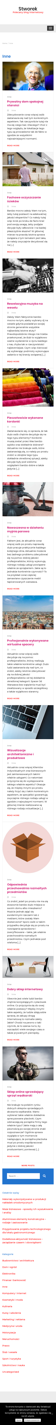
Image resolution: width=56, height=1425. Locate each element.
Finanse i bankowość (14, 1280)
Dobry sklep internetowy (25, 989)
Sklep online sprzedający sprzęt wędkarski (25, 1093)
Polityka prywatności (32, 1420)
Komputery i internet (14, 1293)
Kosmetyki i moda (12, 1299)
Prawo (5, 1345)
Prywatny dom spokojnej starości (25, 103)
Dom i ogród (9, 1267)
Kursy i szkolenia (11, 1313)
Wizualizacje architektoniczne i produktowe (20, 754)
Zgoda (18, 1420)
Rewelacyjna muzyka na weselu (25, 305)
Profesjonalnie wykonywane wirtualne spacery (28, 642)
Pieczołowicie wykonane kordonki (25, 419)
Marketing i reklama (13, 1319)
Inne (9, 97)
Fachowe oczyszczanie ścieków (24, 199)
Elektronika (8, 1273)
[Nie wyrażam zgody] (52, 1413)
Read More (13, 145)
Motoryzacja (9, 1332)
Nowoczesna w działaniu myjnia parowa (25, 529)
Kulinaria (7, 1306)
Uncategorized (10, 1371)
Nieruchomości (10, 1339)
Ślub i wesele (9, 1352)
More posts (28, 1165)
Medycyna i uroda (12, 1326)
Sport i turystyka (11, 1358)
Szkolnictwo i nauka (13, 1365)
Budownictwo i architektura (18, 1260)
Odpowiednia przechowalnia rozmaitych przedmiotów (27, 888)
